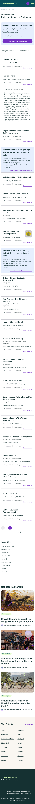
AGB (22, 793)
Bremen (3, 751)
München (4, 734)
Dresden (20, 751)
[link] (17, 64)
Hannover (4, 756)
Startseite (4, 9)
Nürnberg (21, 756)
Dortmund (4, 747)
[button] (27, 3)
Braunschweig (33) (7, 546)
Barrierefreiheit (25, 791)
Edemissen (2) (6, 562)
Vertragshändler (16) (8, 51)
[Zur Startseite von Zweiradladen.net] (9, 3)
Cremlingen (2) (6, 565)
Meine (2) (4, 559)
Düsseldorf (5, 743)
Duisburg (4, 760)
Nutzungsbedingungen (12, 793)
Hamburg (21, 730)
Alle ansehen (29, 724)
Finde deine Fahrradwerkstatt (17, 41)
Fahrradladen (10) (25, 51)
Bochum (20, 760)
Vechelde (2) (5, 556)
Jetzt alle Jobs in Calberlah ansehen (21, 170)
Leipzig (20, 743)
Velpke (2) (4, 568)
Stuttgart (21, 739)
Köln (19, 734)
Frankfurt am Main (7, 739)
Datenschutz (16, 791)
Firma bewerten (27, 68)
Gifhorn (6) (5, 552)
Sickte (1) (4, 572)
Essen (20, 747)
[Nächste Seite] (32, 528)
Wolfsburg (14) (6, 549)
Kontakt (9, 791)
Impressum (27, 793)
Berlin (3, 730)
